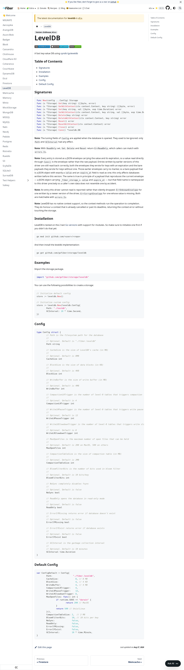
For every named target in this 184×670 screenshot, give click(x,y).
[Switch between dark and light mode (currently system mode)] (174, 8)
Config (42, 80)
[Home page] (37, 26)
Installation (44, 71)
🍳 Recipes (52, 8)
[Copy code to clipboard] (140, 100)
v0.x (80, 18)
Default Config (46, 84)
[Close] (180, 2)
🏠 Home (21, 8)
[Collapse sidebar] (16, 667)
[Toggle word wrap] (135, 100)
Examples (43, 76)
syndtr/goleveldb (69, 53)
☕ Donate (41, 8)
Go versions (71, 224)
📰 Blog (61, 8)
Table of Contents (158, 18)
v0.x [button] (150, 8)
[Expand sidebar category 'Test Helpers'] (28, 180)
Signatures (44, 67)
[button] (169, 9)
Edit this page (45, 647)
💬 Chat (85, 8)
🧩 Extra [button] (30, 8)
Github (113, 2)
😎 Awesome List (73, 8)
